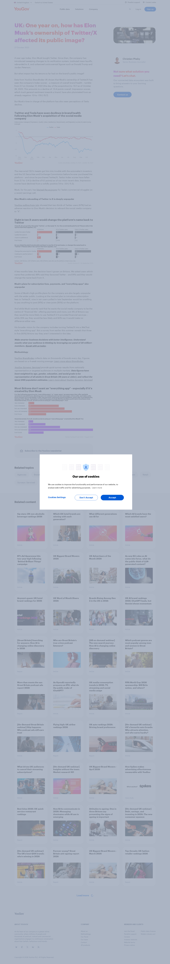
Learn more (97, 488)
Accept (112, 498)
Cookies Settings (57, 497)
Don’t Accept (86, 498)
